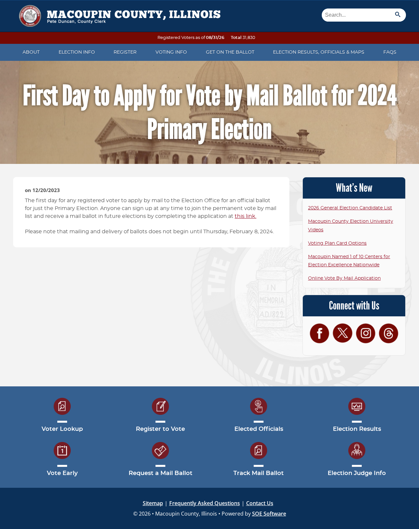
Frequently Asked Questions (204, 503)
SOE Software (269, 513)
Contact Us (259, 503)
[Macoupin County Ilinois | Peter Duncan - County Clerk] (118, 13)
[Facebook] (319, 333)
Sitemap (153, 503)
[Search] (398, 15)
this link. (245, 216)
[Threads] (388, 333)
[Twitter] (342, 332)
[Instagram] (365, 333)
